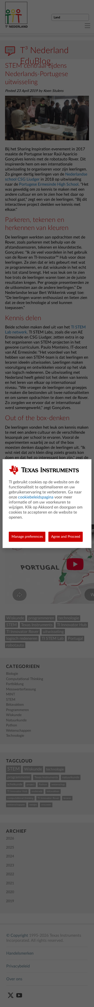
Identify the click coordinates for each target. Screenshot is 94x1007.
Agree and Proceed (65, 537)
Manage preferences (27, 537)
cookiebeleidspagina (35, 497)
